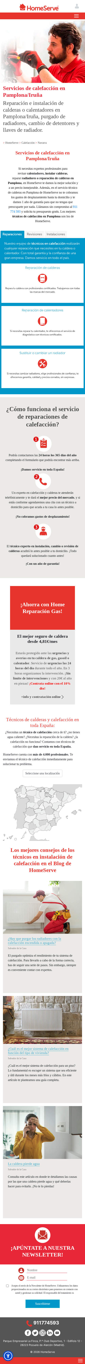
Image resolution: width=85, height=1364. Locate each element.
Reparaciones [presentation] (13, 234)
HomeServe (12, 142)
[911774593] (29, 1323)
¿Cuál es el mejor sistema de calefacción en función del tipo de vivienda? (38, 1051)
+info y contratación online (41, 697)
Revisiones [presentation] (34, 234)
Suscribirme (42, 1303)
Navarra (42, 142)
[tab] (12, 234)
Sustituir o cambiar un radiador (42, 353)
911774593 (46, 1323)
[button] (8, 1356)
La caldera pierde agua (24, 1164)
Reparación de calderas (42, 268)
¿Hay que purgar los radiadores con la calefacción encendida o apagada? (34, 941)
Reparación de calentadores (42, 310)
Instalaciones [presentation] (56, 234)
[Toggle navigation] (76, 16)
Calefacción (28, 142)
